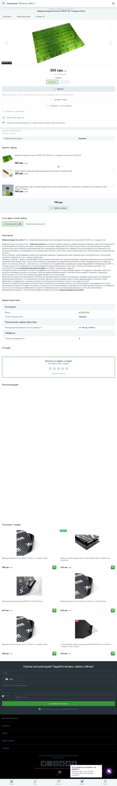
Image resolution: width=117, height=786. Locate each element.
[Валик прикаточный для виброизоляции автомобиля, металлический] (7, 174)
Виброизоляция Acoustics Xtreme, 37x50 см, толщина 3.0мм (24, 644)
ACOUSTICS (84, 312)
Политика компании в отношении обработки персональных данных (58, 768)
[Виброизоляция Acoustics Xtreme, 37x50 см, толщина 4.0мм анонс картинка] (88, 586)
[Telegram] (43, 763)
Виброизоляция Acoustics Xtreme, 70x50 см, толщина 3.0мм (25, 558)
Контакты (6, 726)
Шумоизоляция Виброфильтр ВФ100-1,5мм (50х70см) (22, 601)
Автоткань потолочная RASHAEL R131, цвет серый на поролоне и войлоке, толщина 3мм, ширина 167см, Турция (26, 505)
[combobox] (7, 679)
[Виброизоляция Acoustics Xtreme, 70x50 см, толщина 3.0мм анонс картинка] (29, 543)
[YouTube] (62, 763)
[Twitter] (68, 763)
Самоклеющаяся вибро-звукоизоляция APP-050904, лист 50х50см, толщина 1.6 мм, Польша (86, 645)
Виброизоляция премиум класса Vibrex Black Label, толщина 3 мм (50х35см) (85, 559)
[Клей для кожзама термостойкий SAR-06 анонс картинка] (29, 403)
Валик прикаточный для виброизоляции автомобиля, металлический (43, 171)
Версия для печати (10, 718)
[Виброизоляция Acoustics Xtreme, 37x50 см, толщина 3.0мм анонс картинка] (29, 629)
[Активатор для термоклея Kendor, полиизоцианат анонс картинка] (88, 403)
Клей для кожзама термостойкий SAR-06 (17, 418)
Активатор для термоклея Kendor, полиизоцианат (79, 418)
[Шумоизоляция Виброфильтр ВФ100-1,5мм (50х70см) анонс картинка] (29, 586)
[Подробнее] (54, 427)
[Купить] (54, 470)
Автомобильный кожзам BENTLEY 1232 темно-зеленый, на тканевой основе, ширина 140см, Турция (27, 462)
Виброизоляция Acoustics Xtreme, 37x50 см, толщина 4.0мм (83, 601)
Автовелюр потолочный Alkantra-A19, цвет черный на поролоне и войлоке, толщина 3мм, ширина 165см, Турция (85, 462)
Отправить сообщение (58, 704)
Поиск (5, 733)
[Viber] (49, 763)
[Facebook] (74, 763)
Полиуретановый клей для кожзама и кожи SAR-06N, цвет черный (85, 504)
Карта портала (8, 741)
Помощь (5, 748)
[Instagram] (55, 763)
